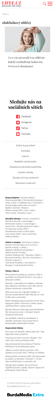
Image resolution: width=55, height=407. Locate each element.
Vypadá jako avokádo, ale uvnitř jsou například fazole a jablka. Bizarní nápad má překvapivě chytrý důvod (24, 367)
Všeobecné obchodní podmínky (25, 166)
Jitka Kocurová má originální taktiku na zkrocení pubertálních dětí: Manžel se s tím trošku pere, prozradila (24, 294)
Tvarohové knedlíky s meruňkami (20, 262)
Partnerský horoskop (32, 200)
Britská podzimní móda (27, 226)
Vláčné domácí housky (15, 252)
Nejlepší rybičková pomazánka (18, 250)
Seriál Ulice (10, 226)
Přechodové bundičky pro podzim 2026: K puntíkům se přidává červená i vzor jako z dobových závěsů (23, 277)
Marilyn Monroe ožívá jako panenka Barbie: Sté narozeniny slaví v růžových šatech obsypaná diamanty (24, 312)
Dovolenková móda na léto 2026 (19, 231)
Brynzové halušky (13, 257)
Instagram (26, 122)
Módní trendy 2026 (13, 210)
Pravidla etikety (27, 197)
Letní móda (29, 210)
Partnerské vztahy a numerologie (20, 223)
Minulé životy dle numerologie (18, 221)
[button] (44, 3)
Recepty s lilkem (33, 255)
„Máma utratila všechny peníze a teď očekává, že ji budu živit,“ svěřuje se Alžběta (24, 351)
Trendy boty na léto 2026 (16, 229)
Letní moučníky (29, 234)
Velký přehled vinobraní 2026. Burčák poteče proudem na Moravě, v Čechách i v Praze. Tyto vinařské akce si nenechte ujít (25, 359)
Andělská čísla (24, 202)
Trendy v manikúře (30, 218)
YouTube (25, 133)
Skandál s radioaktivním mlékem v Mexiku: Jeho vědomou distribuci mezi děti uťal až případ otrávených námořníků (24, 286)
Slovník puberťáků (13, 200)
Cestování (37, 202)
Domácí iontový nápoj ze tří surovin (21, 244)
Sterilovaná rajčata (30, 242)
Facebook (26, 116)
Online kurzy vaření (25, 145)
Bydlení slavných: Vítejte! (16, 207)
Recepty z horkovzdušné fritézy (19, 265)
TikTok (24, 128)
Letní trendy (10, 213)
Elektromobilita (12, 236)
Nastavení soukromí (25, 183)
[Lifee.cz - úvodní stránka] (11, 4)
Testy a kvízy (10, 202)
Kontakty (25, 150)
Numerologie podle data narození (20, 205)
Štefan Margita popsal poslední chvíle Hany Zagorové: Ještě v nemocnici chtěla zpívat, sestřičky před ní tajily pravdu (24, 303)
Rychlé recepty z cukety (15, 247)
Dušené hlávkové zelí (14, 255)
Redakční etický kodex (25, 161)
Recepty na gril (25, 213)
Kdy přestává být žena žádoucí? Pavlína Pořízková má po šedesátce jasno (22, 345)
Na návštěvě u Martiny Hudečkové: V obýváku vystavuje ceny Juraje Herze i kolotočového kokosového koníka (22, 320)
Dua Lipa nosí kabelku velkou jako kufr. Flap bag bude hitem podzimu (24, 332)
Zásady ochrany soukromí (26, 177)
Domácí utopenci (12, 260)
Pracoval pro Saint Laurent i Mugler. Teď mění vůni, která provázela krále (23, 339)
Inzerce (25, 156)
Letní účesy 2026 (12, 234)
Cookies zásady (25, 172)
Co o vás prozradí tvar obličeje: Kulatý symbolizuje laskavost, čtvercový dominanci (26, 62)
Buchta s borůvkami (32, 257)
